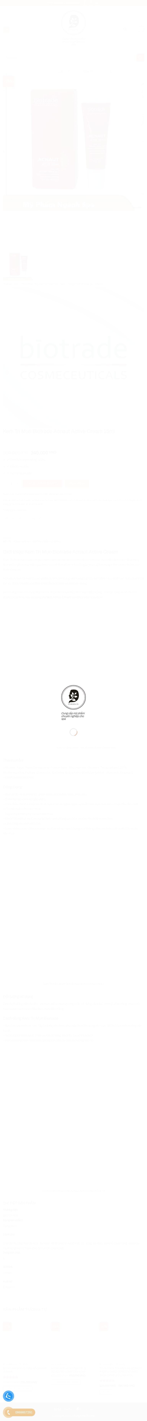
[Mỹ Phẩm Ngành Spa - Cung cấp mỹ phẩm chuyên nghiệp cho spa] (73, 697)
